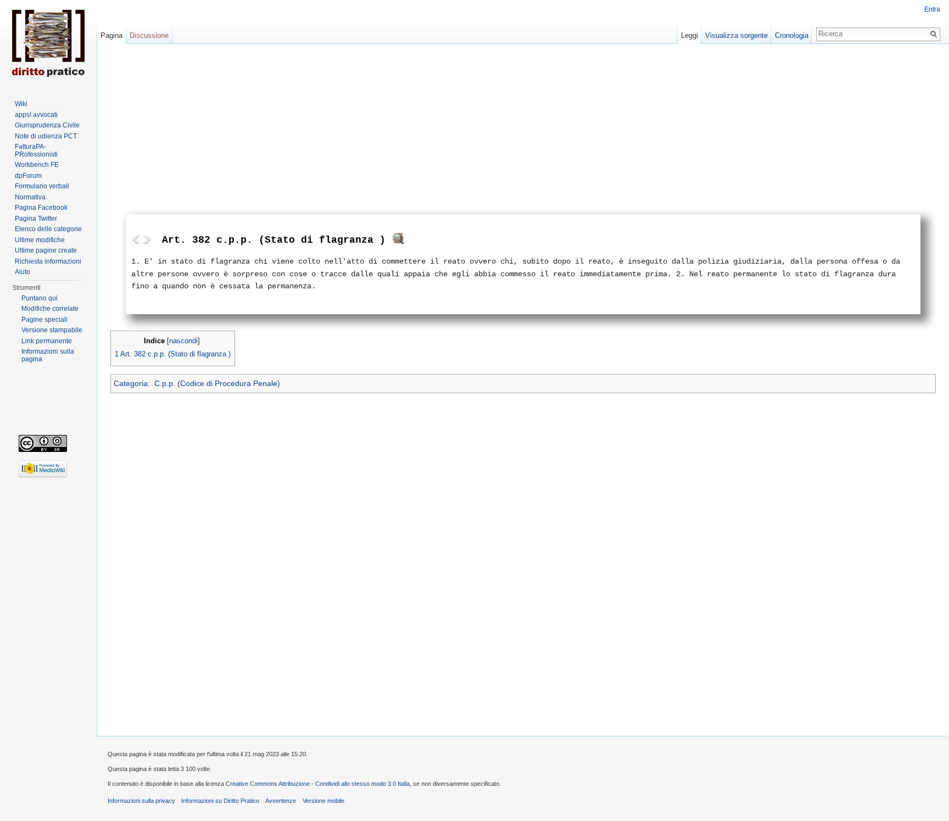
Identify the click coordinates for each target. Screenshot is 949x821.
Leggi (689, 35)
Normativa (30, 197)
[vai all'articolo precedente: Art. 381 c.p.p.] (135, 239)
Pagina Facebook (41, 207)
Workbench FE (37, 165)
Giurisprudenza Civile (47, 125)
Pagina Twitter (36, 218)
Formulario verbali (42, 186)
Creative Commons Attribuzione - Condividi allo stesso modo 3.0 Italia (318, 783)
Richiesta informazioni (48, 261)
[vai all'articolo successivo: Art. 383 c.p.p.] (146, 239)
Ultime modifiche (40, 240)
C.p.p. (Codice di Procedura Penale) (217, 383)
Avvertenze (280, 800)
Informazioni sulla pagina (47, 355)
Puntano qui (39, 298)
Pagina (111, 35)
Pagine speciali (44, 319)
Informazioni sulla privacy (141, 800)
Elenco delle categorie (48, 229)
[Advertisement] (523, 132)
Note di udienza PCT (46, 136)
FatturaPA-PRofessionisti (36, 150)
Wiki (21, 104)
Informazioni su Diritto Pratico (220, 800)
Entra (932, 9)
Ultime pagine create (46, 250)
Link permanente (46, 341)
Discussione (149, 35)
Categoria (131, 383)
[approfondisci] (398, 241)
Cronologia (791, 35)
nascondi (183, 341)
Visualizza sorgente (736, 35)
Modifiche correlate (50, 308)
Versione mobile (323, 800)
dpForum (28, 176)
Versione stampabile (51, 330)
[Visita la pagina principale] (48, 44)
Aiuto (22, 272)
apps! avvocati (36, 115)
